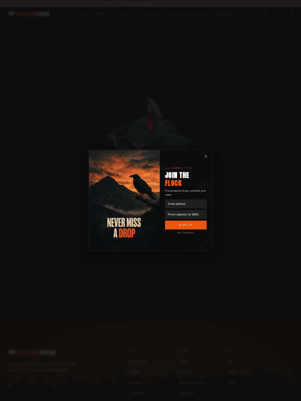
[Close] (205, 156)
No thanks (185, 233)
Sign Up (186, 225)
